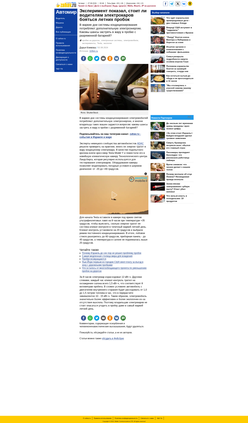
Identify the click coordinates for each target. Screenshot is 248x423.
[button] (145, 173)
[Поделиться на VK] (116, 58)
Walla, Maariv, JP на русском (142, 6)
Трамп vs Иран (85, 6)
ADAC (140, 143)
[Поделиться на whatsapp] (90, 58)
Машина (60, 23)
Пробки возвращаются (94, 259)
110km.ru (93, 51)
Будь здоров (119, 6)
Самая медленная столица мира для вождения (107, 256)
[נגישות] (190, 3)
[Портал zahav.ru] (184, 3)
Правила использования (63, 44)
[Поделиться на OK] (110, 58)
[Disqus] (114, 376)
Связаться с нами (64, 64)
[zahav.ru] (165, 3)
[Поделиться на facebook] (83, 58)
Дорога (59, 27)
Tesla (99, 43)
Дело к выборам (102, 6)
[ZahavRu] (178, 3)
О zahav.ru (61, 38)
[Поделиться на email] (103, 58)
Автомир (66, 12)
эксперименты (89, 43)
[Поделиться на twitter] (96, 58)
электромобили (131, 40)
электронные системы (111, 40)
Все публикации (63, 32)
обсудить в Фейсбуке (113, 338)
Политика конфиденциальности (66, 51)
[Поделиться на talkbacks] (123, 58)
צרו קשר (59, 69)
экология (107, 43)
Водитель (60, 18)
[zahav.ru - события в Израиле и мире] (171, 3)
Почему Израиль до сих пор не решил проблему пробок (111, 253)
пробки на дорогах (91, 40)
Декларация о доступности (62, 58)
